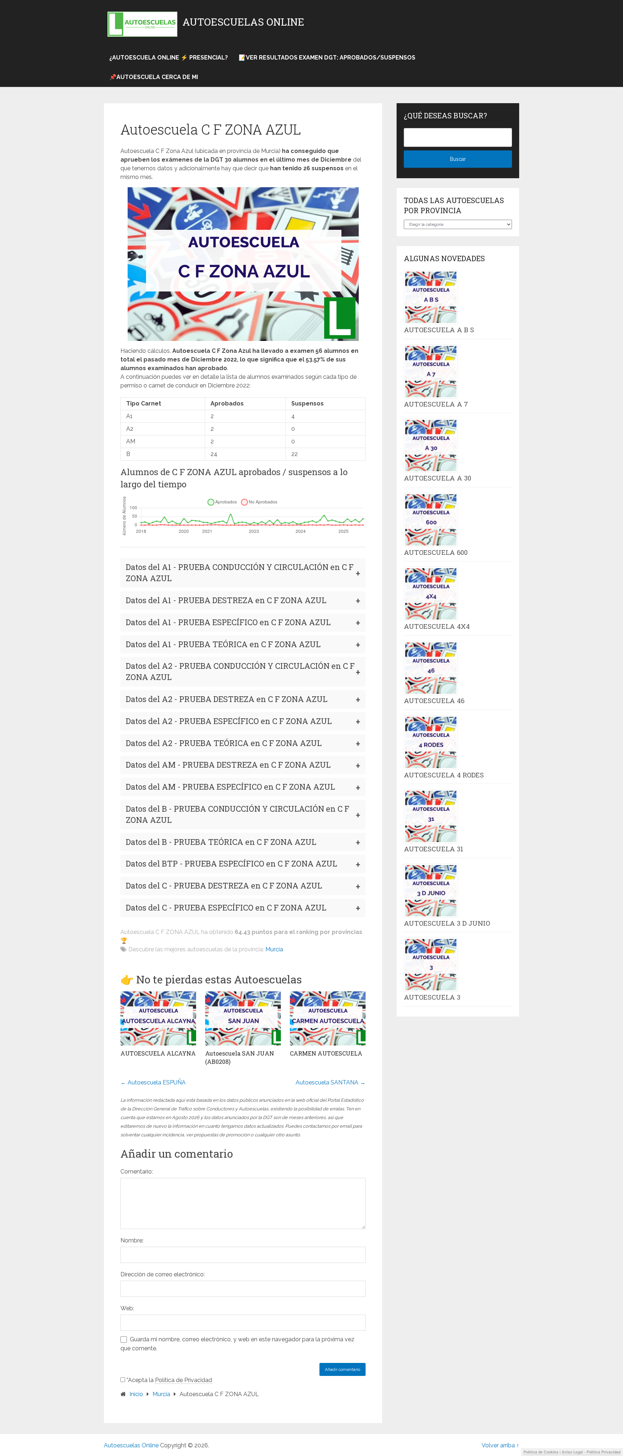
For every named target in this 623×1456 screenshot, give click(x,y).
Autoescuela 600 (436, 552)
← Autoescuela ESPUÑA (153, 1082)
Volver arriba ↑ (500, 1445)
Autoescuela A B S (439, 329)
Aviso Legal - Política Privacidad (591, 1452)
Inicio (136, 1394)
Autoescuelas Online (243, 22)
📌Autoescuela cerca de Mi (153, 77)
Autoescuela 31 (433, 849)
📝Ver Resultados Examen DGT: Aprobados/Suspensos (327, 57)
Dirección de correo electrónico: (162, 1274)
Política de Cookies (540, 1452)
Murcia (274, 949)
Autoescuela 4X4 (437, 626)
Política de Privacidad (183, 1380)
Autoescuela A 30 (437, 478)
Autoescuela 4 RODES (444, 775)
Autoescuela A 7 (436, 404)
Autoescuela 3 (432, 997)
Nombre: (131, 1240)
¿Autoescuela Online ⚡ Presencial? (168, 57)
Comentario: (136, 1171)
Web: (127, 1308)
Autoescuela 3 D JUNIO (447, 923)
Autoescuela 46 (434, 700)
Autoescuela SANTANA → (331, 1082)
